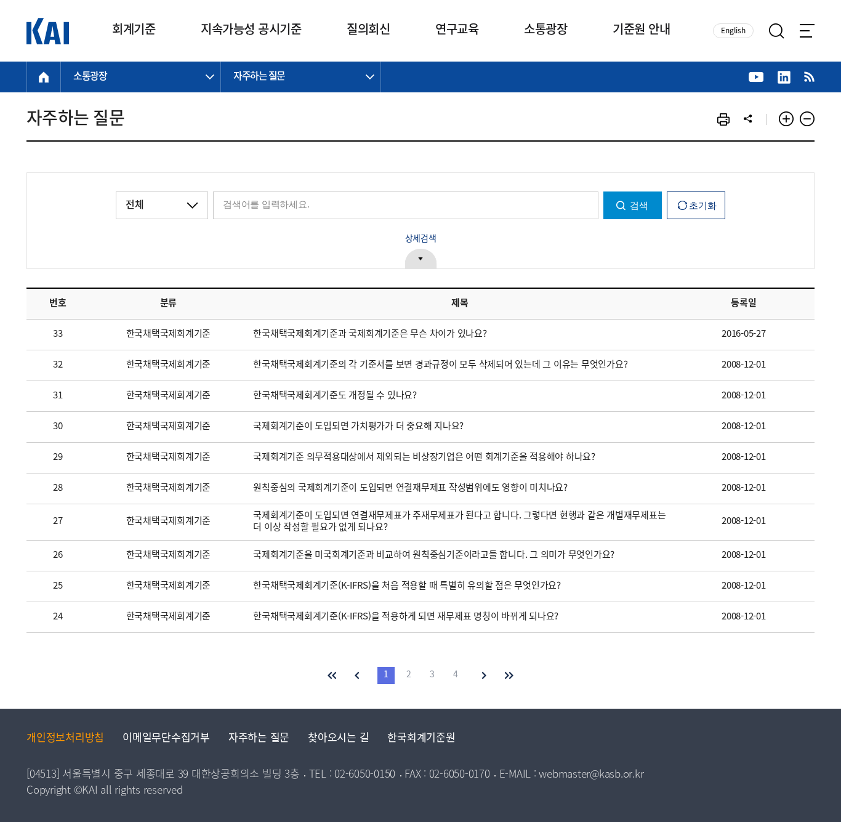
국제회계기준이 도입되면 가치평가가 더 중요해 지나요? (358, 427)
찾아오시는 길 (338, 738)
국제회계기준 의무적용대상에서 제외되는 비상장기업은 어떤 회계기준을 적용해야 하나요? (424, 457)
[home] (43, 77)
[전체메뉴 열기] (807, 31)
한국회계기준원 (421, 738)
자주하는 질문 (258, 738)
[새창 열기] (756, 77)
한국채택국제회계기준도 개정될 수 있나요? (335, 396)
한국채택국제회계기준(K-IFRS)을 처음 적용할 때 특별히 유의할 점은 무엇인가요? (407, 586)
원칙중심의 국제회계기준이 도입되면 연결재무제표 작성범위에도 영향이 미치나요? (410, 488)
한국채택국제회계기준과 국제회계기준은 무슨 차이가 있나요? (369, 334)
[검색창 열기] (776, 31)
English (733, 31)
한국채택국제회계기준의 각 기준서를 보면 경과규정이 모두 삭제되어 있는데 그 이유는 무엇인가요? (440, 365)
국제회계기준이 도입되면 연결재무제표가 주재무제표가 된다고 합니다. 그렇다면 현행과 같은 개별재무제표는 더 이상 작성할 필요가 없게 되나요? (459, 522)
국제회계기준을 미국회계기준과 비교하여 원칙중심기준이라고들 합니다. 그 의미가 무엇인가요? (433, 555)
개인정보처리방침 (65, 738)
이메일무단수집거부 (166, 738)
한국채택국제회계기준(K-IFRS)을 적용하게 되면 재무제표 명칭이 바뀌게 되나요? (405, 617)
